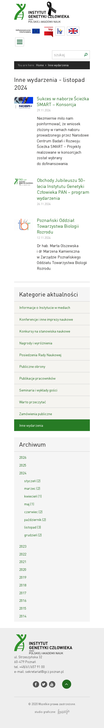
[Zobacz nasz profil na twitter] (44, 684)
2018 (22, 585)
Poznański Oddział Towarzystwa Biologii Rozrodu (58, 226)
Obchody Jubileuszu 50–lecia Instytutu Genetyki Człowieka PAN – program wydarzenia (63, 189)
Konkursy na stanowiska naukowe (44, 331)
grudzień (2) (33, 535)
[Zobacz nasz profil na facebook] (36, 684)
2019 (22, 577)
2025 (22, 465)
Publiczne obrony (32, 366)
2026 (22, 457)
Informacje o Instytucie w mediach (44, 307)
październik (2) (35, 519)
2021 (22, 561)
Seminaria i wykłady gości (38, 390)
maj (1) (29, 504)
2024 (22, 473)
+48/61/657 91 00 (32, 667)
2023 (22, 546)
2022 (22, 554)
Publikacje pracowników (37, 378)
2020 (22, 569)
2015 (22, 608)
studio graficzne (45, 712)
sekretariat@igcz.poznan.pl (44, 671)
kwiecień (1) (33, 496)
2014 (22, 616)
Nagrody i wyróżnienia (35, 343)
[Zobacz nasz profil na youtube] (52, 684)
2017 (22, 592)
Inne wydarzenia (31, 425)
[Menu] (19, 42)
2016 (22, 600)
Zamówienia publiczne (35, 413)
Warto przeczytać (32, 402)
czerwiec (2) (33, 511)
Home (40, 65)
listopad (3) (32, 527)
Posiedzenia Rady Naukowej (40, 354)
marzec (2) (32, 488)
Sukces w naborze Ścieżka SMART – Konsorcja (63, 101)
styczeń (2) (32, 480)
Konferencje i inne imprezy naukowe (46, 319)
